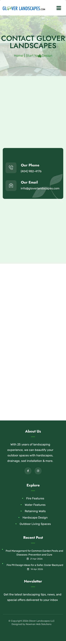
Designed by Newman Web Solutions (32, 624)
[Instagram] (38, 470)
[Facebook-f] (28, 470)
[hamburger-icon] (58, 8)
